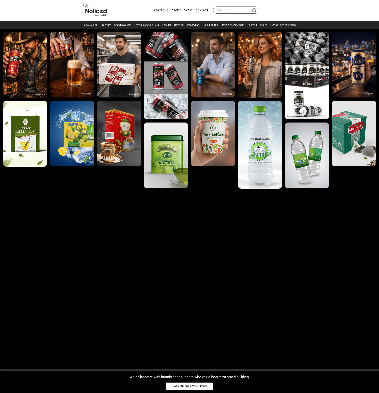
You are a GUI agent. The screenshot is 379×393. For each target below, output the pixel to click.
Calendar (179, 24)
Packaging (193, 24)
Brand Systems (122, 24)
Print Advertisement (233, 24)
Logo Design (90, 24)
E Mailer (166, 24)
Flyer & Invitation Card (146, 24)
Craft (188, 10)
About (176, 10)
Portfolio (161, 10)
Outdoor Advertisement (283, 24)
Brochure (106, 24)
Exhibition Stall (211, 24)
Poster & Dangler (257, 24)
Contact (202, 10)
